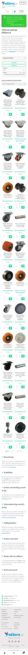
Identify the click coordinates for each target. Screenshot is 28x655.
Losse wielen (5, 619)
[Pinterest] (16, 642)
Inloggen (17, 646)
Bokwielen (4, 615)
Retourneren (17, 624)
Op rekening (7, 604)
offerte (20, 560)
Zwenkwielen (5, 613)
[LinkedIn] (19, 642)
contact (16, 580)
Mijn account (4, 653)
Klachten (16, 628)
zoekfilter (6, 479)
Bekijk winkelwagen (16, 25)
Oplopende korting (8, 600)
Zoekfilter (4, 611)
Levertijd (6, 598)
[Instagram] (12, 642)
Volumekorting (17, 617)
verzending (5, 499)
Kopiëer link (14, 65)
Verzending (16, 622)
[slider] (4, 74)
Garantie (16, 626)
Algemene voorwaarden (7, 645)
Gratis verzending (8, 596)
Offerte (5, 602)
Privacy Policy (16, 645)
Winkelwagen (21, 652)
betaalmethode (6, 533)
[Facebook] (9, 642)
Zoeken (14, 653)
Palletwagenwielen (6, 617)
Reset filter (14, 62)
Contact (16, 611)
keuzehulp (13, 467)
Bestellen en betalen (19, 615)
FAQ (15, 613)
